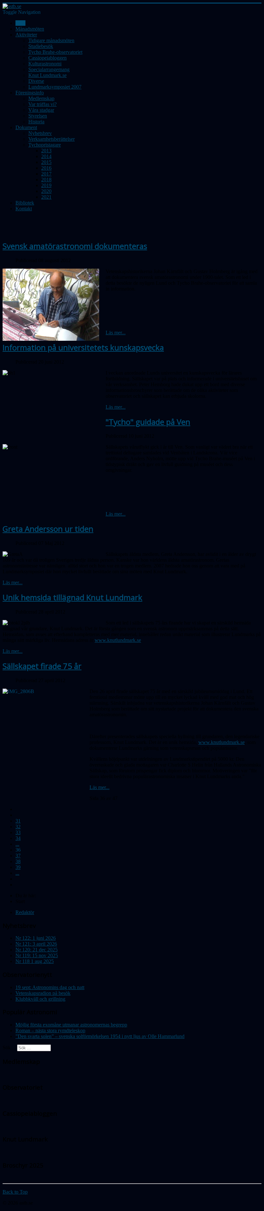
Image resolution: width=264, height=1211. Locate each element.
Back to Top (15, 1192)
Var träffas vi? (42, 104)
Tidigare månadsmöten (51, 40)
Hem (20, 23)
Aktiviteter (26, 34)
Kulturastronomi (44, 63)
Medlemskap (41, 98)
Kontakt (23, 208)
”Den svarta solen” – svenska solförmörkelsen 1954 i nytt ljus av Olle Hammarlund (99, 1036)
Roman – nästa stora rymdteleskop (50, 1030)
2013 (46, 150)
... (17, 844)
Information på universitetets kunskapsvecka (83, 347)
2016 (46, 168)
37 (18, 855)
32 (18, 826)
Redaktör (24, 912)
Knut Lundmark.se (47, 75)
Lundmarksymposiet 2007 (54, 87)
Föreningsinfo (29, 92)
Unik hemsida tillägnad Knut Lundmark (72, 597)
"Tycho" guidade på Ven (148, 421)
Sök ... (9, 1047)
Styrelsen (37, 116)
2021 (46, 197)
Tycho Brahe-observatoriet (55, 52)
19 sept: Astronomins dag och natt (49, 987)
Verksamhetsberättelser (51, 139)
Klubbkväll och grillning (40, 999)
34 (18, 838)
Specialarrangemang (49, 69)
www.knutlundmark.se (118, 640)
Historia (36, 121)
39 (18, 867)
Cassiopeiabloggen (47, 58)
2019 (46, 185)
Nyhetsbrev (40, 133)
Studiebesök (40, 46)
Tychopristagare (44, 145)
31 (18, 821)
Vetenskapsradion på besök (43, 993)
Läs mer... (116, 332)
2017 (46, 173)
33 (18, 832)
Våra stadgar (41, 110)
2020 (46, 191)
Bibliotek (24, 202)
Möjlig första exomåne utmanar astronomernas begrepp (71, 1024)
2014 (46, 156)
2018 (46, 179)
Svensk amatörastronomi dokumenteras (75, 246)
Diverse (36, 81)
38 (18, 861)
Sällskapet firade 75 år (42, 666)
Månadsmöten (29, 29)
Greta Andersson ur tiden (48, 528)
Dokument (26, 127)
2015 (46, 162)
